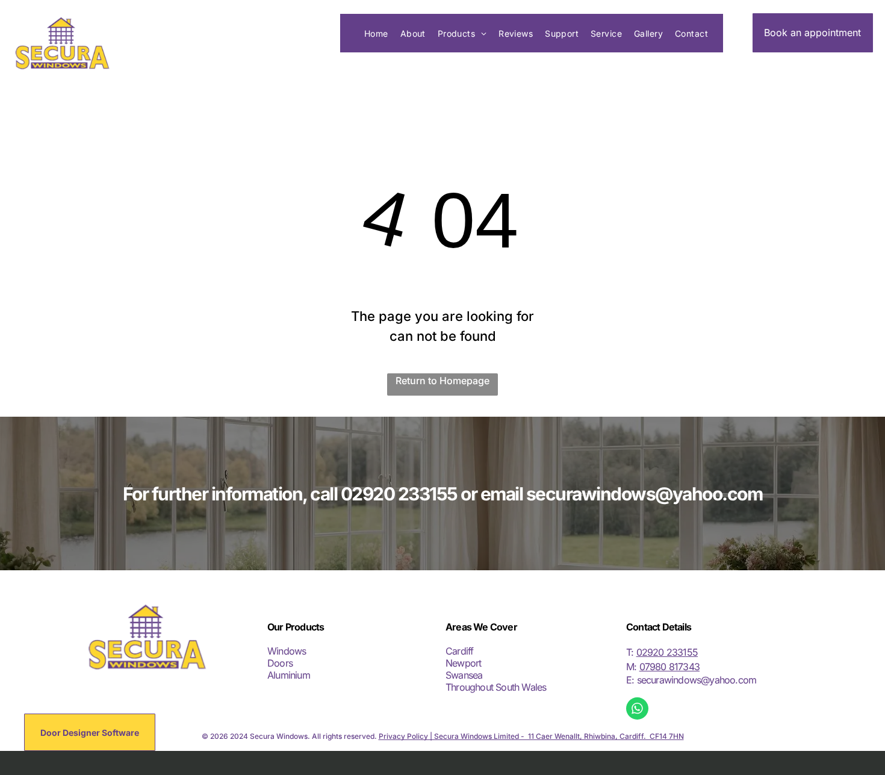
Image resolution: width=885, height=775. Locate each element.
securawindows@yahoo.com (697, 680)
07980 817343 (669, 667)
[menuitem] (376, 33)
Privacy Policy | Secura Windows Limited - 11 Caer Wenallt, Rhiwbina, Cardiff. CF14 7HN (531, 736)
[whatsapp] (637, 710)
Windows (286, 651)
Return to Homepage (442, 381)
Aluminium (288, 675)
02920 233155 (667, 652)
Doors (280, 663)
